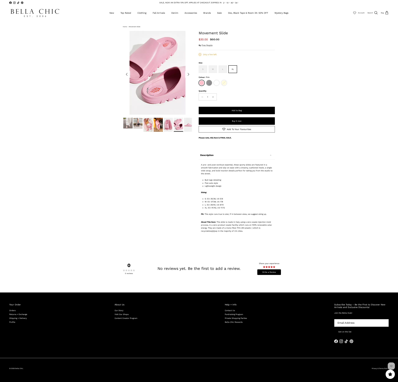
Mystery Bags (281, 13)
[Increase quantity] (214, 97)
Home (125, 26)
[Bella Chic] (35, 13)
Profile (12, 322)
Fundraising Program (234, 314)
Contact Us (230, 310)
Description (206, 155)
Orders (12, 310)
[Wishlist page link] (354, 12)
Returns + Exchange (18, 314)
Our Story (119, 310)
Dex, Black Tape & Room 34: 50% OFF (248, 13)
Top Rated (125, 13)
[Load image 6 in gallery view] (157, 73)
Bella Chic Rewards (234, 322)
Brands (207, 13)
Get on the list (344, 332)
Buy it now (236, 121)
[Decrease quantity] (201, 97)
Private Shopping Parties (236, 318)
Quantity (202, 91)
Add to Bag (237, 110)
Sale (219, 13)
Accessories (191, 13)
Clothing (141, 13)
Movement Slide (134, 26)
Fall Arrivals (159, 13)
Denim (174, 13)
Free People (207, 45)
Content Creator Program (126, 318)
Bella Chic (19, 368)
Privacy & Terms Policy (380, 368)
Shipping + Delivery (18, 318)
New (111, 13)
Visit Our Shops (122, 314)
